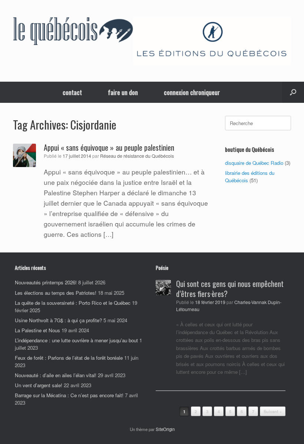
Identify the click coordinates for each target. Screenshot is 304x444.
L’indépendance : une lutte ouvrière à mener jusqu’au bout (76, 340)
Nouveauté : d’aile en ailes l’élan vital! (55, 375)
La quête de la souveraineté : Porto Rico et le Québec (72, 302)
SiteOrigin (165, 429)
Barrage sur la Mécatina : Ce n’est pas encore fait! (69, 395)
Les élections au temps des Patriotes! (55, 292)
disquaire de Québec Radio (254, 162)
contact (72, 92)
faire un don (123, 92)
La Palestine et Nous (37, 330)
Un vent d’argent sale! (38, 385)
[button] (293, 92)
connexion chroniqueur (192, 92)
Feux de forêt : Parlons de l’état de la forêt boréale (69, 357)
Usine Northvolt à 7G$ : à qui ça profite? (58, 320)
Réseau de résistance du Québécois (137, 156)
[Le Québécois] (73, 32)
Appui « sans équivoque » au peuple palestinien (109, 147)
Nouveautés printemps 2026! (46, 282)
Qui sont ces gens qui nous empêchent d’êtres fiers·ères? (230, 288)
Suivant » (273, 411)
